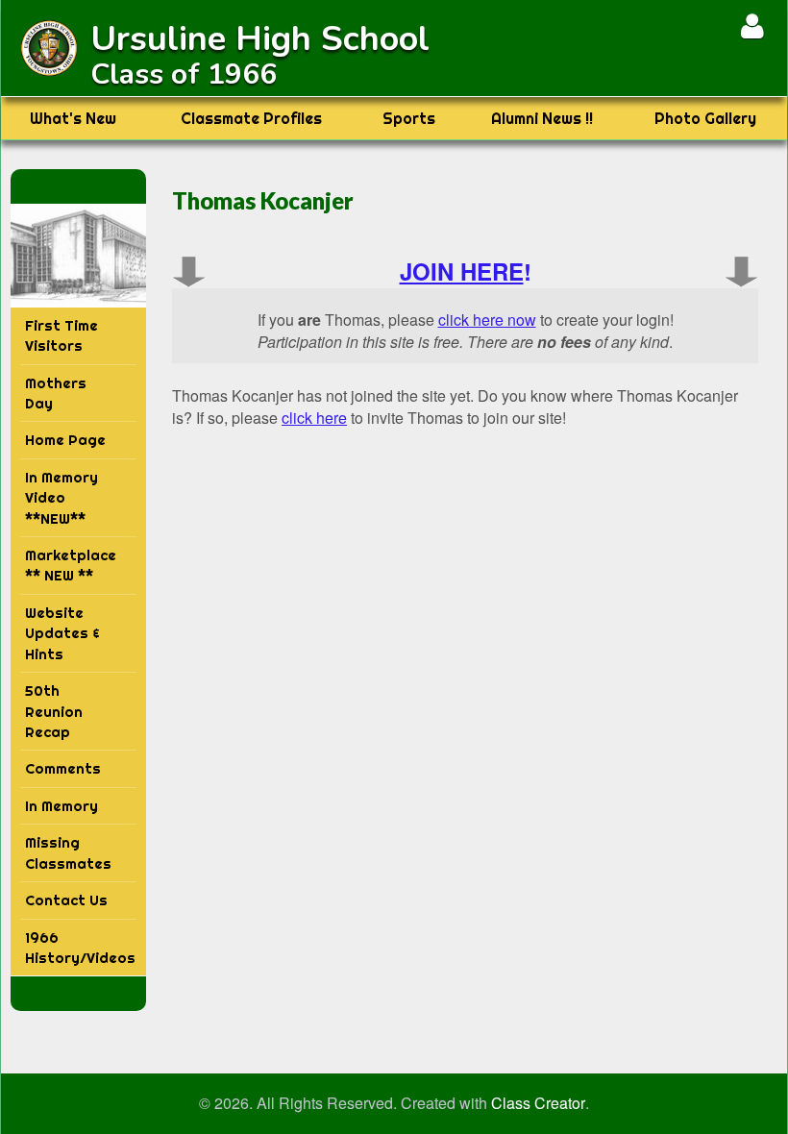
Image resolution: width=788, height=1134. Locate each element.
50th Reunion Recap (54, 711)
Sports (408, 118)
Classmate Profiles (251, 118)
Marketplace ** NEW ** (70, 565)
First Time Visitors (61, 335)
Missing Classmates (68, 852)
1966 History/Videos (80, 947)
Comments (63, 768)
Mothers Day (55, 393)
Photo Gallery (705, 118)
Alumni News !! (542, 118)
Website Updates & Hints (62, 633)
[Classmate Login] (751, 25)
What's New (73, 118)
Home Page (65, 440)
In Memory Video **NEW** (61, 498)
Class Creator (538, 1103)
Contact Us (66, 900)
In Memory (61, 806)
